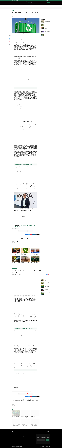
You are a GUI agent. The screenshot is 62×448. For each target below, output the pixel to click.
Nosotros (14, 0)
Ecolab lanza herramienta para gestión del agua (18, 400)
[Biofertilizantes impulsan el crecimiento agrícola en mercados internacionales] (16, 259)
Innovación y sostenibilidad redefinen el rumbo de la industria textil (47, 21)
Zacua (30, 391)
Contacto (17, 0)
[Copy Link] (9, 44)
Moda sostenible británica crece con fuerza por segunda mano (25, 164)
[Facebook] (9, 37)
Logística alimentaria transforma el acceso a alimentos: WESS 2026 (47, 25)
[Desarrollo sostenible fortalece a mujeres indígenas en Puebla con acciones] (35, 250)
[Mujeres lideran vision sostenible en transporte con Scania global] (42, 32)
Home (12, 0)
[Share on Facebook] (46, 16)
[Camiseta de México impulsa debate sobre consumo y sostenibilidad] (35, 259)
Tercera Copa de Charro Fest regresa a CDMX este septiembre (16, 254)
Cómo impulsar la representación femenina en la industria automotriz (26, 328)
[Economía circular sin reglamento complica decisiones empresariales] (35, 413)
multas (21, 139)
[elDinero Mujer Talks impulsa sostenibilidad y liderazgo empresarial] (35, 421)
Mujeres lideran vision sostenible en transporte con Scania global (47, 32)
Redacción (17, 241)
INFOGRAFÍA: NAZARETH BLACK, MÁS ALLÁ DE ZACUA (28, 389)
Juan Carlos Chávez (16, 274)
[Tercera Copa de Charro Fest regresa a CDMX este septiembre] (16, 250)
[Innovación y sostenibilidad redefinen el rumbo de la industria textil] (42, 21)
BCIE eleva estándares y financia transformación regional (24, 425)
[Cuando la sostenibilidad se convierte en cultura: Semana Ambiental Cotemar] (42, 28)
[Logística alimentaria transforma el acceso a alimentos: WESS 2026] (42, 25)
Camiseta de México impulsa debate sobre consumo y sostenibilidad (35, 263)
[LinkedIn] (9, 40)
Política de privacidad (41, 442)
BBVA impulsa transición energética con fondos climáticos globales (16, 425)
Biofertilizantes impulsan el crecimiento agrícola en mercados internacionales (16, 263)
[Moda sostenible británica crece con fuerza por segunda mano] (25, 250)
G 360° (12, 10)
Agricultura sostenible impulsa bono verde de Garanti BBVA (25, 263)
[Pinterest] (9, 41)
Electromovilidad (20, 391)
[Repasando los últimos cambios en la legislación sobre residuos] (25, 25)
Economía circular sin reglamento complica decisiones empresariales (35, 417)
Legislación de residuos (14, 228)
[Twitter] (9, 38)
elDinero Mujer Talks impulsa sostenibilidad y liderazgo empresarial (35, 425)
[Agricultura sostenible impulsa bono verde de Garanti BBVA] (25, 259)
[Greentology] (31, 2)
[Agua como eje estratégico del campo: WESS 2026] (42, 35)
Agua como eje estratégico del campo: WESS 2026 (47, 34)
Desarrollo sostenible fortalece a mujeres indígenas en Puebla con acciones (34, 254)
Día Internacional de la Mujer (15, 391)
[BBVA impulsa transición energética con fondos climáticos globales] (16, 421)
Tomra (18, 228)
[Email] (9, 43)
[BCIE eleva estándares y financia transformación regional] (25, 421)
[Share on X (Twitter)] (47, 16)
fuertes (19, 139)
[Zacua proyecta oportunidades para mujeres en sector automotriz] (25, 283)
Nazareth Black (26, 391)
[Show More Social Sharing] (49, 16)
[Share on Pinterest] (48, 16)
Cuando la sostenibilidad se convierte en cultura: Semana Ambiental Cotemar (47, 28)
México (23, 391)
